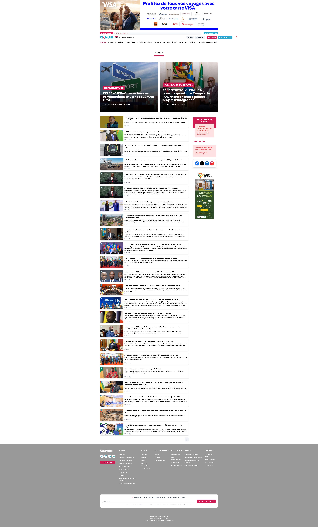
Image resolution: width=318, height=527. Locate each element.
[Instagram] (212, 163)
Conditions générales (192, 455)
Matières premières (144, 465)
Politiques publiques (125, 464)
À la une (122, 455)
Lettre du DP (209, 466)
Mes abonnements (176, 459)
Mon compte (175, 455)
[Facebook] (197, 163)
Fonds (143, 461)
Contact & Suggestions (192, 466)
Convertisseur (145, 469)
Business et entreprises (126, 458)
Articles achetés (176, 466)
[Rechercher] (236, 37)
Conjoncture (123, 473)
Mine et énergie (124, 470)
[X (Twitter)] (202, 163)
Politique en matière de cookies (192, 462)
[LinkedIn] (207, 163)
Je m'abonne (212, 37)
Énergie (157, 458)
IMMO (157, 455)
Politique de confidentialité (193, 458)
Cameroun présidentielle (127, 483)
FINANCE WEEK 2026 (211, 33)
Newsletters (175, 463)
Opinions (122, 475)
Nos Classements (124, 467)
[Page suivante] (187, 440)
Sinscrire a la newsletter (206, 501)
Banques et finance (125, 461)
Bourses (143, 458)
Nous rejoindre (210, 460)
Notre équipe (209, 463)
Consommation (160, 461)
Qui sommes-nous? (209, 456)
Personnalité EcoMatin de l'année (127, 479)
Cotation (144, 455)
